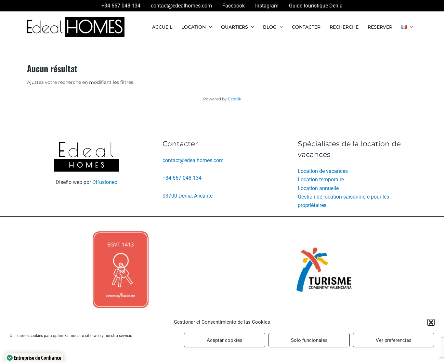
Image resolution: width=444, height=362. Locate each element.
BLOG (270, 27)
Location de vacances (323, 171)
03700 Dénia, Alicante (188, 196)
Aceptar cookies (224, 340)
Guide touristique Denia (316, 6)
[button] (431, 322)
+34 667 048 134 (120, 6)
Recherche (344, 27)
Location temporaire (321, 179)
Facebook (233, 6)
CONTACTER (306, 27)
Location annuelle (318, 188)
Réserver (380, 27)
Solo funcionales (309, 340)
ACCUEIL (162, 27)
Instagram (267, 6)
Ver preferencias (393, 340)
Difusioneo (104, 182)
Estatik (234, 99)
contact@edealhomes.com (181, 6)
